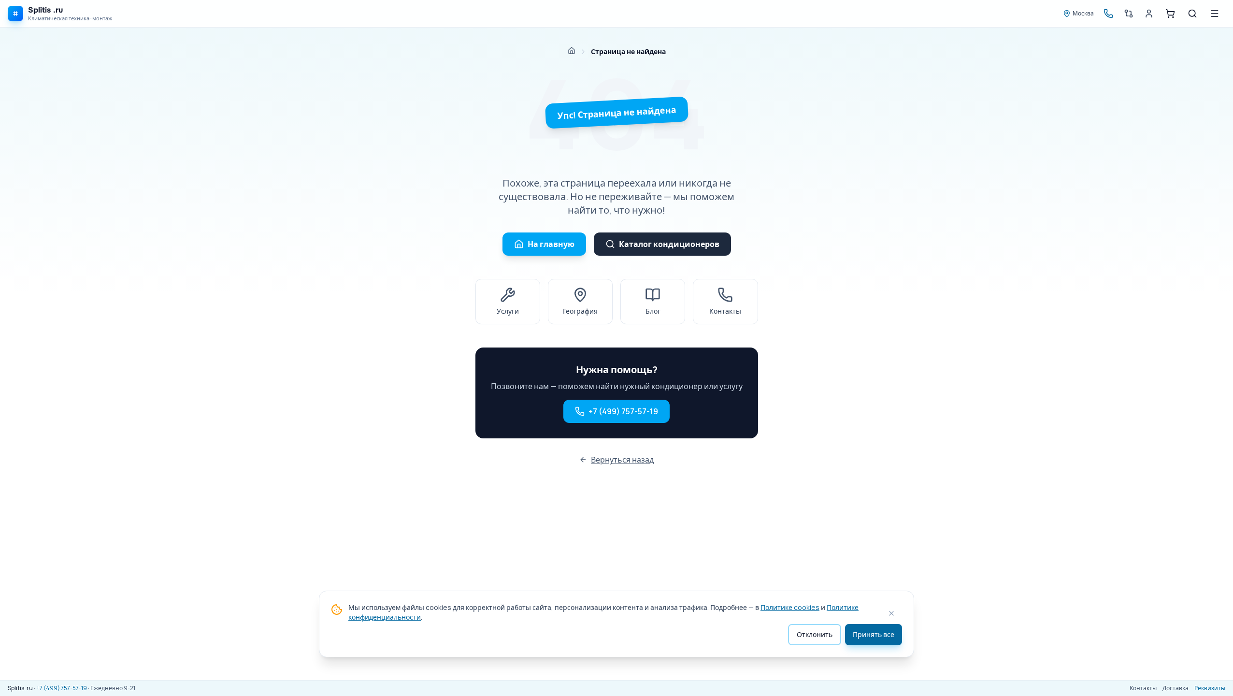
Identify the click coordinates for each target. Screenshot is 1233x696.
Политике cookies (789, 607)
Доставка (1175, 688)
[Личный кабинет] (1149, 13)
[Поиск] (1192, 13)
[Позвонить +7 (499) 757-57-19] (1108, 13)
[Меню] (1214, 13)
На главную (551, 244)
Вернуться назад (622, 459)
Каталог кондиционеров (669, 244)
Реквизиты (1209, 688)
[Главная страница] (571, 51)
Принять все (873, 634)
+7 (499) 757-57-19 (623, 411)
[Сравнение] (1128, 13)
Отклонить (814, 634)
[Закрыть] (891, 613)
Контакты (1143, 688)
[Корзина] (1170, 13)
